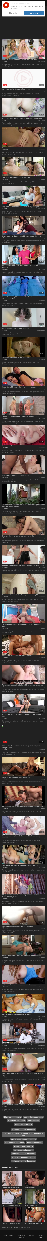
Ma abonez (34, 13)
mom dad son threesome (14, 1143)
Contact (31, 1235)
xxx (20, 1167)
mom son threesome (35, 1143)
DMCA (11, 1235)
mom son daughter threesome (23, 1130)
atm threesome (33, 1121)
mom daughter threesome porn (23, 1157)
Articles (5, 1235)
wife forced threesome (16, 1121)
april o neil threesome (23, 1124)
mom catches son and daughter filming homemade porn (23, 1134)
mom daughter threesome (23, 1150)
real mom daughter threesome (23, 1161)
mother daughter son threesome (23, 1139)
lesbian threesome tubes (33, 1117)
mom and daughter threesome (23, 1154)
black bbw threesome (12, 1117)
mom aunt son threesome (23, 1146)
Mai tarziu (13, 13)
